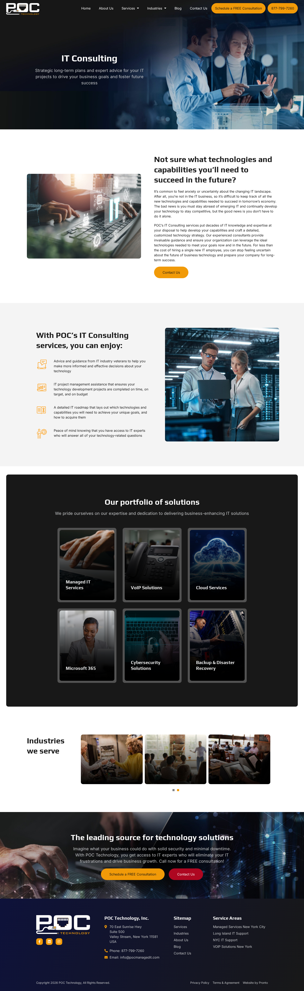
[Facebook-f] (39, 941)
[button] (173, 790)
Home (86, 8)
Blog (178, 8)
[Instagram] (59, 941)
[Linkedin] (49, 941)
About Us (106, 8)
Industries (154, 8)
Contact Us (198, 8)
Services (128, 8)
